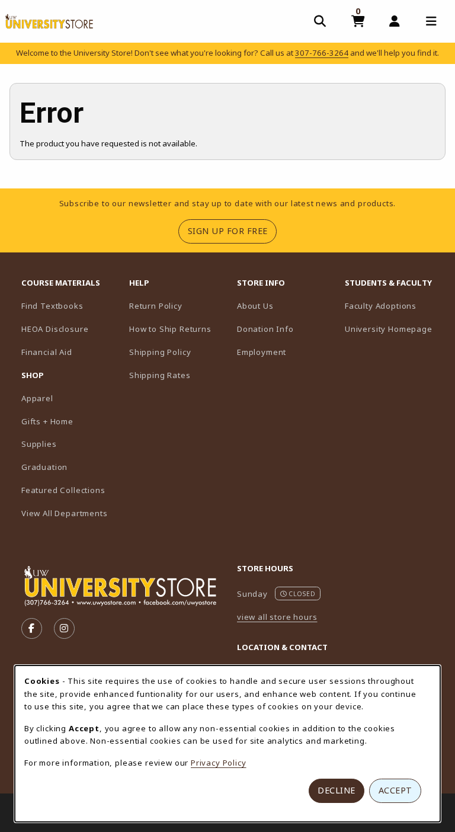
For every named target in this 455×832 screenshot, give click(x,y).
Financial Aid (46, 352)
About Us (255, 305)
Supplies (39, 444)
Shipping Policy (160, 352)
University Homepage (394, 328)
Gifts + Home (47, 421)
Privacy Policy (218, 762)
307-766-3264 (321, 52)
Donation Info (265, 329)
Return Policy (155, 305)
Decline (336, 790)
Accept (395, 790)
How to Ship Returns (170, 329)
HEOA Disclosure (54, 329)
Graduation (44, 467)
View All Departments (64, 513)
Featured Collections (63, 490)
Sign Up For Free (232, 230)
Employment (261, 352)
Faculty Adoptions (394, 305)
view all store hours (277, 617)
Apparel (37, 398)
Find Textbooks (52, 305)
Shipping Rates (160, 375)
